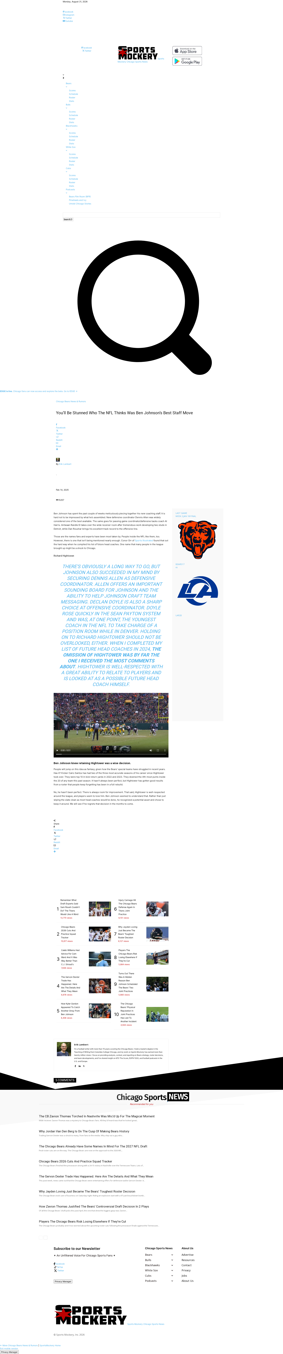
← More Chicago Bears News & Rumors (19, 1345)
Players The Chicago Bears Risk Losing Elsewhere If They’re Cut (82, 1221)
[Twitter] (84, 1065)
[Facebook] (75, 1065)
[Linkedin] (79, 1065)
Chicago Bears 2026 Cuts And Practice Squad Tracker (75, 1161)
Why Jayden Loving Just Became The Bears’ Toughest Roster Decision (87, 1191)
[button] (141, 381)
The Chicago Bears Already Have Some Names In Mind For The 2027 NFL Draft (93, 1146)
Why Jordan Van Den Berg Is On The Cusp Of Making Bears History (84, 1131)
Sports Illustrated (144, 540)
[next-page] (45, 1237)
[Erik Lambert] (58, 461)
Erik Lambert (65, 464)
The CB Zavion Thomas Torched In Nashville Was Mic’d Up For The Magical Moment (97, 1116)
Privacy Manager (63, 1281)
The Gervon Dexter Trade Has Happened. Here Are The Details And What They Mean (96, 1176)
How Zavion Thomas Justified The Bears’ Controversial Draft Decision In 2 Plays (94, 1206)
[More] (141, 449)
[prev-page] (41, 1237)
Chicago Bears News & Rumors (71, 401)
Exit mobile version (9, 1348)
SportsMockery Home (50, 1345)
